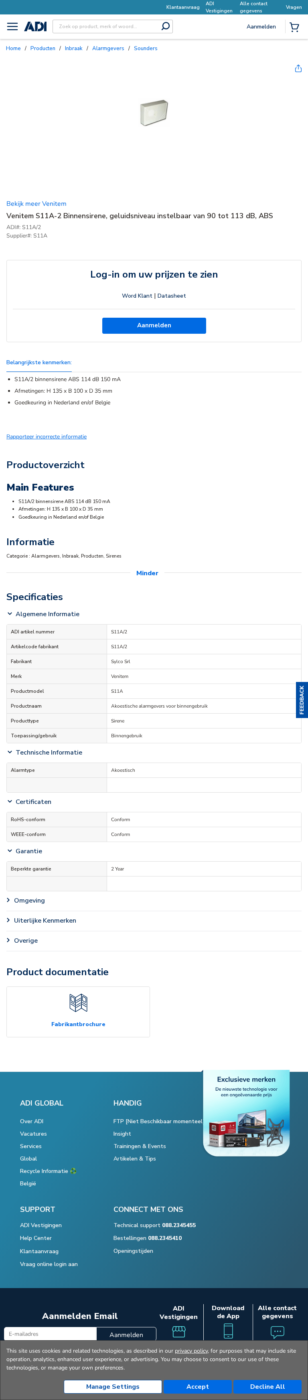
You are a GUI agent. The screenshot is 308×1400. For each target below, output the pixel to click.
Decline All (267, 1386)
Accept (197, 1386)
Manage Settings (113, 1386)
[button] (302, 700)
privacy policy (191, 1351)
